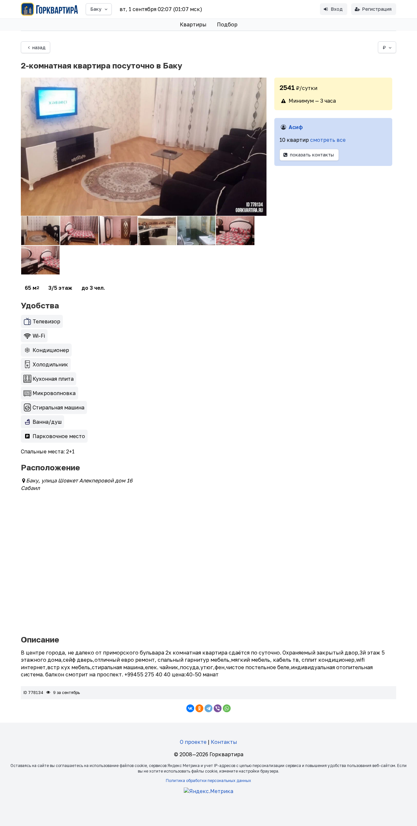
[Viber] (218, 708)
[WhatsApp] (227, 708)
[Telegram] (208, 708)
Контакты (224, 742)
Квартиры (193, 24)
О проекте (193, 742)
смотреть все (328, 140)
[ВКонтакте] (190, 708)
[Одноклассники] (199, 708)
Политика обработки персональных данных (208, 780)
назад (39, 47)
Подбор (227, 24)
